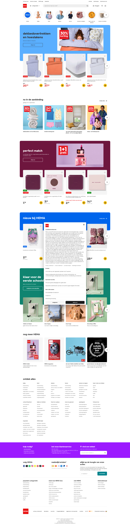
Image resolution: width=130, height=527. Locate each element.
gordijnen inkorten (41, 431)
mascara (67, 408)
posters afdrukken (97, 408)
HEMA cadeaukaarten (53, 496)
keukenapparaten (41, 410)
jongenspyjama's (40, 397)
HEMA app (51, 482)
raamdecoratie (26, 494)
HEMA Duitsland (101, 484)
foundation (67, 406)
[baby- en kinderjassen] (97, 119)
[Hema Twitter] (27, 466)
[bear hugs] (76, 311)
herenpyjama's (68, 389)
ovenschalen (40, 414)
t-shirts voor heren (69, 391)
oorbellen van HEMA (27, 427)
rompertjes (25, 387)
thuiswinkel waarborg (99, 511)
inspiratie (51, 501)
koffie (94, 393)
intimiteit (67, 416)
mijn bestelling (27, 449)
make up (67, 404)
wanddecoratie (96, 412)
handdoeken (26, 492)
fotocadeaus (96, 410)
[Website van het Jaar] (97, 352)
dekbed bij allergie (41, 433)
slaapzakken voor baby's (28, 391)
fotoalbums (25, 416)
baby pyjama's (26, 393)
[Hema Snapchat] (35, 466)
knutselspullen (26, 414)
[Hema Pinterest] (38, 466)
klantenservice (77, 494)
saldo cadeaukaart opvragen (80, 498)
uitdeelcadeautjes (55, 408)
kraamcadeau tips (27, 435)
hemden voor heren (69, 397)
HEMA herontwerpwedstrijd (55, 492)
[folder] (33, 352)
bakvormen (39, 416)
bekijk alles (65, 221)
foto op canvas (96, 414)
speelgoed (53, 416)
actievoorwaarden (78, 496)
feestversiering (54, 406)
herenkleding (68, 385)
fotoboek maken (96, 404)
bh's (52, 391)
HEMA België (101, 482)
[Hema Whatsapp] (29, 466)
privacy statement (37, 511)
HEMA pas (51, 484)
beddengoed (26, 488)
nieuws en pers (77, 488)
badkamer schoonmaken (42, 427)
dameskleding (54, 385)
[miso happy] (54, 311)
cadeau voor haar (55, 412)
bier (94, 397)
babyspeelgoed (82, 406)
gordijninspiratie (26, 425)
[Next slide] (107, 66)
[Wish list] (102, 5)
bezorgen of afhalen (29, 451)
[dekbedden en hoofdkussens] (33, 119)
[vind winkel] (105, 453)
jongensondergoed (41, 395)
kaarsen (80, 397)
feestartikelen (54, 404)
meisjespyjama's (40, 391)
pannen (38, 412)
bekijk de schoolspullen (33, 288)
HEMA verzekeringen (53, 499)
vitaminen (67, 414)
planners (25, 410)
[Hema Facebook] (24, 466)
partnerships (76, 499)
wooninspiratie (26, 423)
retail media (76, 501)
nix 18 (86, 511)
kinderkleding (40, 385)
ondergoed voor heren (70, 393)
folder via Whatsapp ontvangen (56, 488)
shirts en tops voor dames (56, 387)
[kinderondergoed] (54, 119)
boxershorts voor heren (70, 395)
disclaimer (46, 511)
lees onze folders (53, 486)
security (52, 511)
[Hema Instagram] (32, 466)
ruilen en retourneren (29, 453)
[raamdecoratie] (76, 119)
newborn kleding (27, 395)
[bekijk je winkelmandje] (105, 5)
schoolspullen (26, 404)
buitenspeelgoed (83, 412)
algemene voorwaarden (71, 511)
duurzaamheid (77, 486)
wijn (94, 395)
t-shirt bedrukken (97, 416)
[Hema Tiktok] (40, 466)
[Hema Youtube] (43, 466)
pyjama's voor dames (55, 395)
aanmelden (102, 473)
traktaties (95, 391)
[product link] (33, 66)
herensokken (68, 387)
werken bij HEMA (77, 484)
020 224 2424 (55, 449)
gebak (94, 385)
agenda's (25, 406)
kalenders (25, 408)
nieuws (50, 503)
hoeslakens (81, 387)
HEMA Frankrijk (101, 486)
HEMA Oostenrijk (101, 488)
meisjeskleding (40, 387)
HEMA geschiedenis (78, 490)
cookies (81, 511)
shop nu (65, 43)
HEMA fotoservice (53, 494)
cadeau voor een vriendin (29, 429)
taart (94, 387)
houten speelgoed (83, 410)
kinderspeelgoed (83, 404)
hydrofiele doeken (27, 397)
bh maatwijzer (40, 435)
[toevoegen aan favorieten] (40, 56)
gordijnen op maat (83, 389)
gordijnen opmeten (41, 423)
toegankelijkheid (60, 511)
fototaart (95, 389)
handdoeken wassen (41, 429)
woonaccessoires (83, 395)
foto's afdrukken (96, 406)
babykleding (26, 385)
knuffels (80, 416)
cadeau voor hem (55, 414)
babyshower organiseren (28, 431)
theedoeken (40, 408)
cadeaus (53, 410)
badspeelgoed (82, 414)
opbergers (81, 393)
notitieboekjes (26, 412)
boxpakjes (25, 389)
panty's (52, 393)
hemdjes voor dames (55, 397)
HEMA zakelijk (77, 492)
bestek (38, 406)
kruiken (66, 410)
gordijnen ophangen (41, 425)
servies (38, 404)
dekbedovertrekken (83, 385)
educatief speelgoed (83, 408)
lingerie (52, 389)
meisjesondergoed (41, 389)
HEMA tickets (52, 498)
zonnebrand (67, 412)
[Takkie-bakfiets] (76, 352)
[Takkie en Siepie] (33, 311)
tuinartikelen (81, 391)
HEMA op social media (54, 490)
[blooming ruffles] (97, 311)
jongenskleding (40, 393)
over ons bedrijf (77, 482)
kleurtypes (25, 433)
